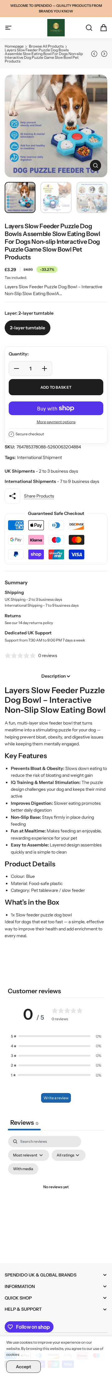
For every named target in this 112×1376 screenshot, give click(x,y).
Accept (23, 1366)
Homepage (14, 46)
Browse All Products (46, 46)
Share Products (39, 496)
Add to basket (56, 387)
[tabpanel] (56, 1195)
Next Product (103, 54)
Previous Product (95, 54)
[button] (56, 1036)
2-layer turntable (27, 328)
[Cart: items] (100, 28)
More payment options (56, 421)
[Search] (86, 28)
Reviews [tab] (24, 1122)
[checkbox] (23, 1168)
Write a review (56, 1098)
